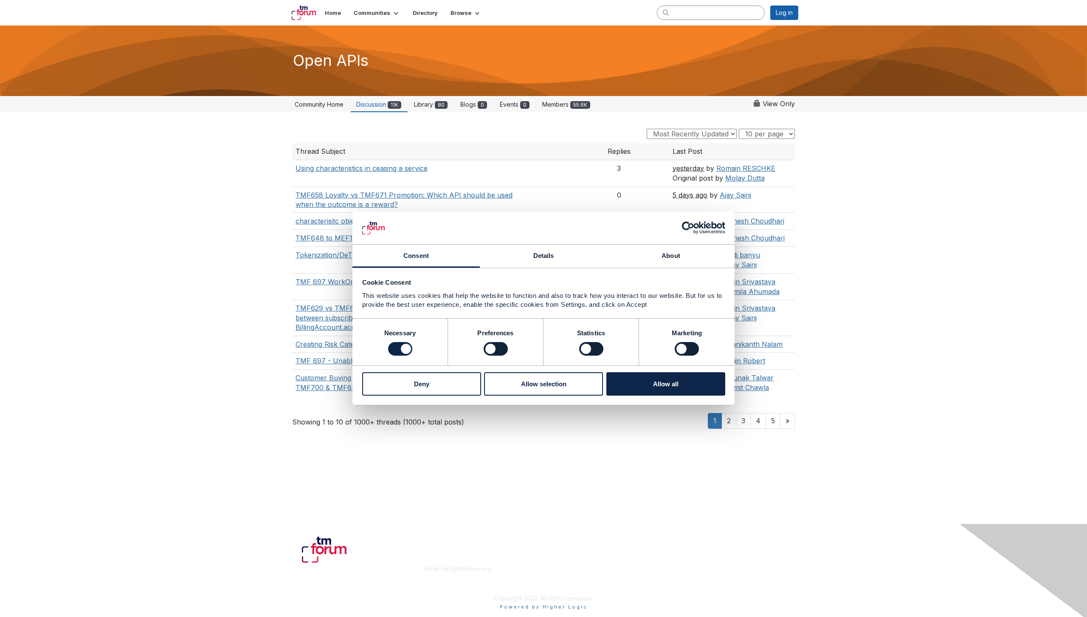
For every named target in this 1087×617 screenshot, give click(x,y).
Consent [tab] (416, 255)
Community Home (319, 104)
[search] (666, 12)
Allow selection (543, 384)
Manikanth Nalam (754, 344)
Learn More (563, 577)
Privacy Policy (689, 585)
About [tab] (671, 255)
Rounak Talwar (749, 378)
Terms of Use (688, 577)
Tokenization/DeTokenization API (349, 255)
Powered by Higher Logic (544, 607)
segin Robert (744, 361)
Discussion (377, 104)
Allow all (666, 384)
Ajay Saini (735, 195)
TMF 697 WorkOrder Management (352, 281)
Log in (784, 12)
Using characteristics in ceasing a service (362, 168)
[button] (376, 12)
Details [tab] (543, 255)
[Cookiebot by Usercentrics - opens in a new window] (688, 227)
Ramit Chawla (747, 387)
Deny (421, 384)
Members (564, 104)
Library (429, 104)
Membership (564, 568)
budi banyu (742, 255)
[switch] (496, 349)
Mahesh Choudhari (753, 221)
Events (513, 104)
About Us (682, 568)
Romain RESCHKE (745, 168)
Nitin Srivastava (750, 281)
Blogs (472, 104)
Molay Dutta (745, 178)
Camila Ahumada (752, 291)
